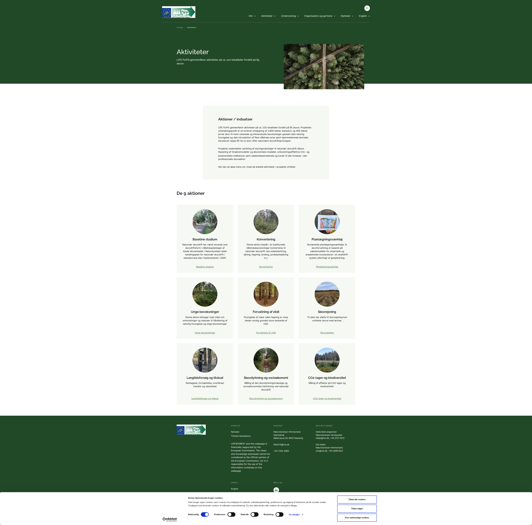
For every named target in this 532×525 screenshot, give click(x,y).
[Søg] (367, 8)
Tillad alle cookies (357, 499)
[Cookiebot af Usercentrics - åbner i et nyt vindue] (170, 520)
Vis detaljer (294, 514)
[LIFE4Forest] (178, 12)
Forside (180, 27)
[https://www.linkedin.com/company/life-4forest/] (276, 490)
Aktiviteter (191, 27)
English (234, 488)
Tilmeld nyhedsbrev (241, 436)
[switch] (231, 514)
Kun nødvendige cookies (357, 517)
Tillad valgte (357, 508)
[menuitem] (252, 18)
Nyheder (235, 432)
